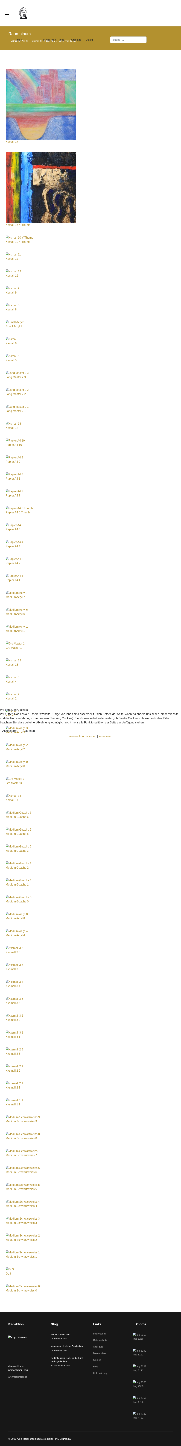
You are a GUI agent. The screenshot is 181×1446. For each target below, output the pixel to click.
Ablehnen (29, 730)
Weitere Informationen (82, 736)
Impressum (105, 736)
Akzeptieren (9, 730)
